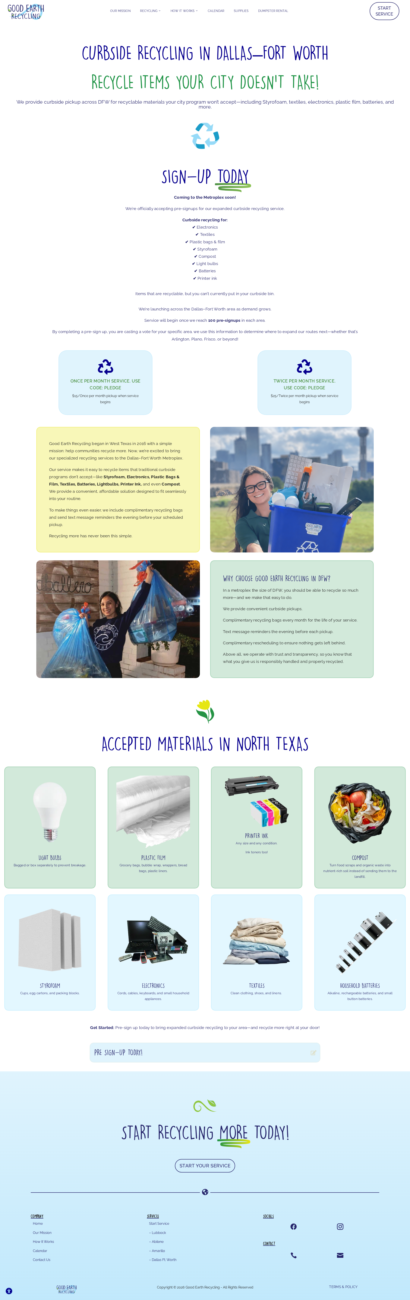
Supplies (241, 11)
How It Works (183, 11)
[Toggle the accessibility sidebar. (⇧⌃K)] (9, 1291)
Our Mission (120, 11)
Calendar (216, 11)
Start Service (384, 11)
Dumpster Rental (273, 11)
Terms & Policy (343, 1287)
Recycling (148, 11)
